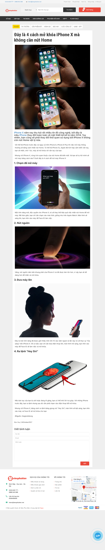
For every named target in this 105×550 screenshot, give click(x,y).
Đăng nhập (91, 1)
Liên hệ (57, 491)
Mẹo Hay (17, 422)
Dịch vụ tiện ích (36, 488)
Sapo (41, 508)
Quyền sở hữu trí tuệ (38, 491)
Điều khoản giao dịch (38, 485)
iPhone (23, 135)
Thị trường (25, 27)
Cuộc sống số (66, 27)
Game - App (78, 27)
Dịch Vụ (84, 1)
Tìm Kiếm (69, 10)
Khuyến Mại (76, 1)
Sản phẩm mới (37, 27)
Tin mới (16, 27)
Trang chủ (58, 482)
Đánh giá (47, 27)
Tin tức (57, 488)
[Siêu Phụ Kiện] (17, 478)
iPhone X (19, 132)
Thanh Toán (67, 1)
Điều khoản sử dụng (37, 482)
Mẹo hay (56, 27)
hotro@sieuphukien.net (34, 1)
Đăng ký (98, 1)
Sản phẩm (58, 485)
